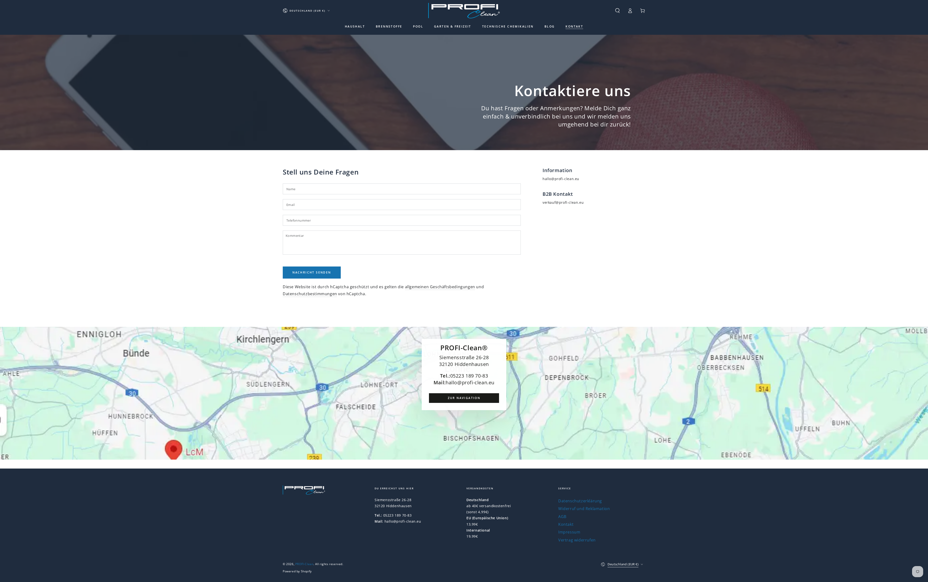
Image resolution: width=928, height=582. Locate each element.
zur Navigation (464, 398)
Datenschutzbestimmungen (310, 293)
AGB (562, 516)
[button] (617, 10)
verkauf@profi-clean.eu (563, 202)
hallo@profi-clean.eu (561, 178)
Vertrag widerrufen (577, 540)
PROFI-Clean (304, 564)
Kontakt (565, 524)
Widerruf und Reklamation (584, 508)
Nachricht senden (311, 272)
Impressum (569, 532)
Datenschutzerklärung (580, 501)
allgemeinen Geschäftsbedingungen (440, 286)
